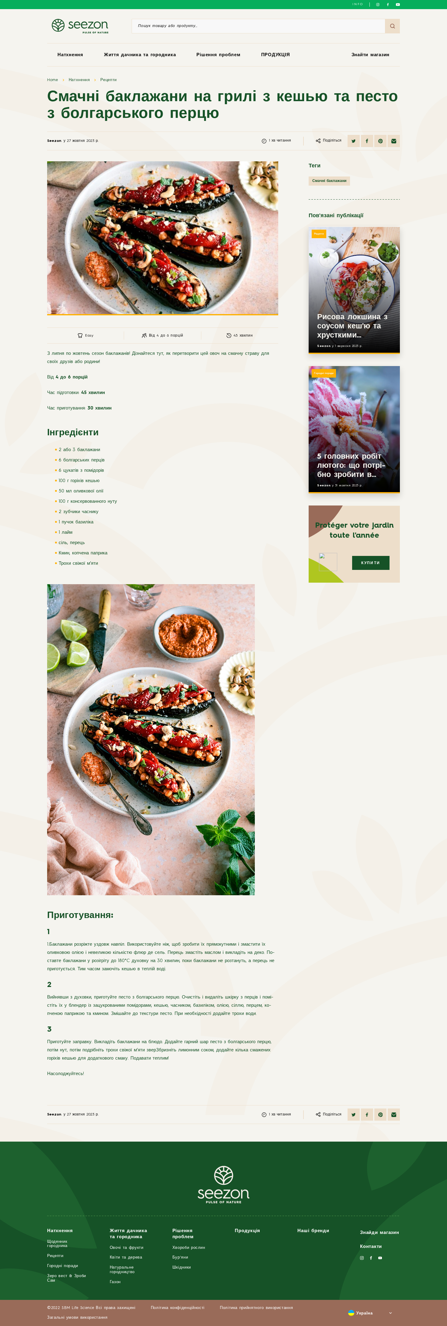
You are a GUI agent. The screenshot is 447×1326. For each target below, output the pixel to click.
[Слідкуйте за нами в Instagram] (378, 4)
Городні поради (324, 373)
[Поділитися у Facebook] (367, 141)
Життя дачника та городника (140, 55)
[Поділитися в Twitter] (354, 141)
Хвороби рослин (188, 1248)
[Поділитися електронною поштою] (394, 141)
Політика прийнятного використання (256, 1308)
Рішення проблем (218, 55)
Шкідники (181, 1267)
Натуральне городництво (122, 1270)
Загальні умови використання (77, 1318)
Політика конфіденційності (178, 1308)
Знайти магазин (371, 55)
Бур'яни (180, 1257)
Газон (115, 1282)
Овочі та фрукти (127, 1248)
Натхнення (70, 55)
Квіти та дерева (126, 1257)
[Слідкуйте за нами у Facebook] (388, 4)
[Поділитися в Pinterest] (380, 141)
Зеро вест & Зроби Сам (66, 1278)
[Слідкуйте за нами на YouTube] (398, 4)
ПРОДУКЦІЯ (275, 55)
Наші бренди (313, 1231)
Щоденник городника (57, 1244)
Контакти (371, 1247)
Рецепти (108, 80)
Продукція (247, 1231)
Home (52, 80)
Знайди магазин (379, 1233)
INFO (357, 4)
